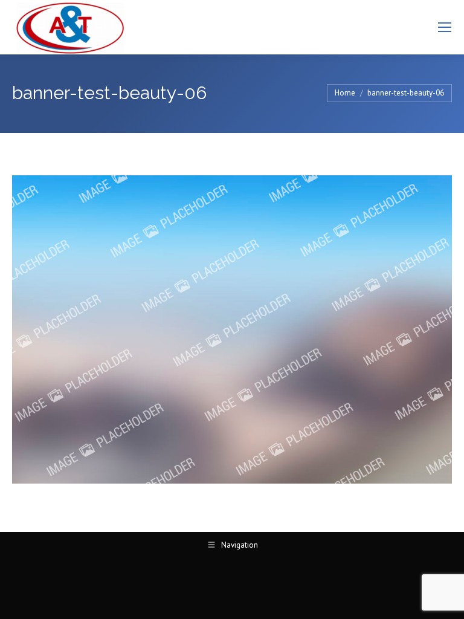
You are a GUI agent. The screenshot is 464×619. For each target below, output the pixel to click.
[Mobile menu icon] (444, 27)
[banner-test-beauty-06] (232, 329)
